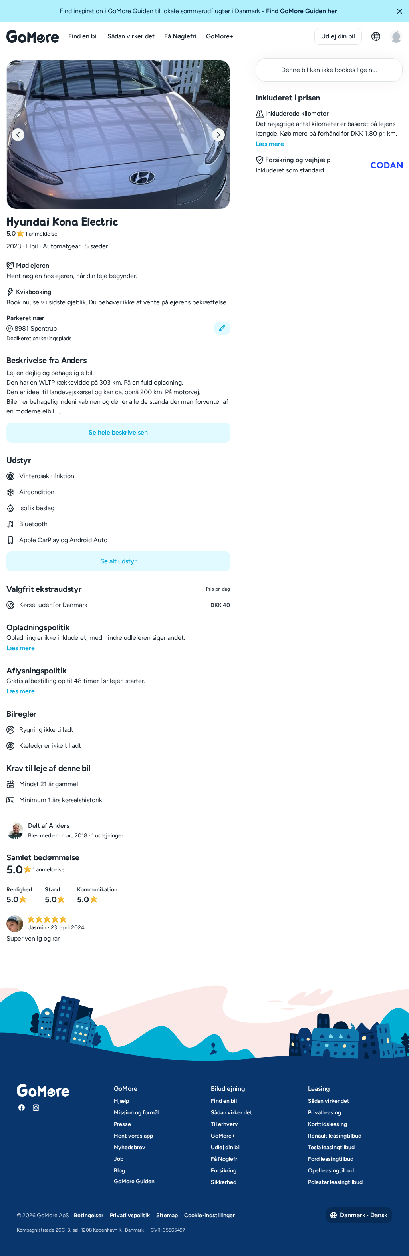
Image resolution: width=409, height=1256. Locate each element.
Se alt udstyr (118, 561)
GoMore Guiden (134, 1181)
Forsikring (223, 1170)
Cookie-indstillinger (209, 1215)
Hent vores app (133, 1135)
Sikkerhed (223, 1182)
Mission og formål (136, 1112)
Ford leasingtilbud (330, 1159)
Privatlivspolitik (130, 1215)
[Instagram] (36, 1107)
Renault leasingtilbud (334, 1135)
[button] (399, 11)
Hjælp (121, 1101)
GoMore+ (220, 36)
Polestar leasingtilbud (335, 1182)
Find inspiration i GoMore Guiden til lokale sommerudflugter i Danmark (198, 11)
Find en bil (83, 36)
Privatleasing (324, 1112)
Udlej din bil (338, 36)
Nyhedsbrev (129, 1147)
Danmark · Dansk (363, 1215)
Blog (119, 1170)
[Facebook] (21, 1107)
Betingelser (88, 1215)
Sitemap (167, 1215)
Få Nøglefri (180, 36)
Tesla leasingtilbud (331, 1147)
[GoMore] (32, 36)
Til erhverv (224, 1124)
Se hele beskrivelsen (118, 432)
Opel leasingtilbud (331, 1170)
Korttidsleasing (327, 1124)
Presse (122, 1124)
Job (118, 1159)
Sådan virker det (131, 36)
